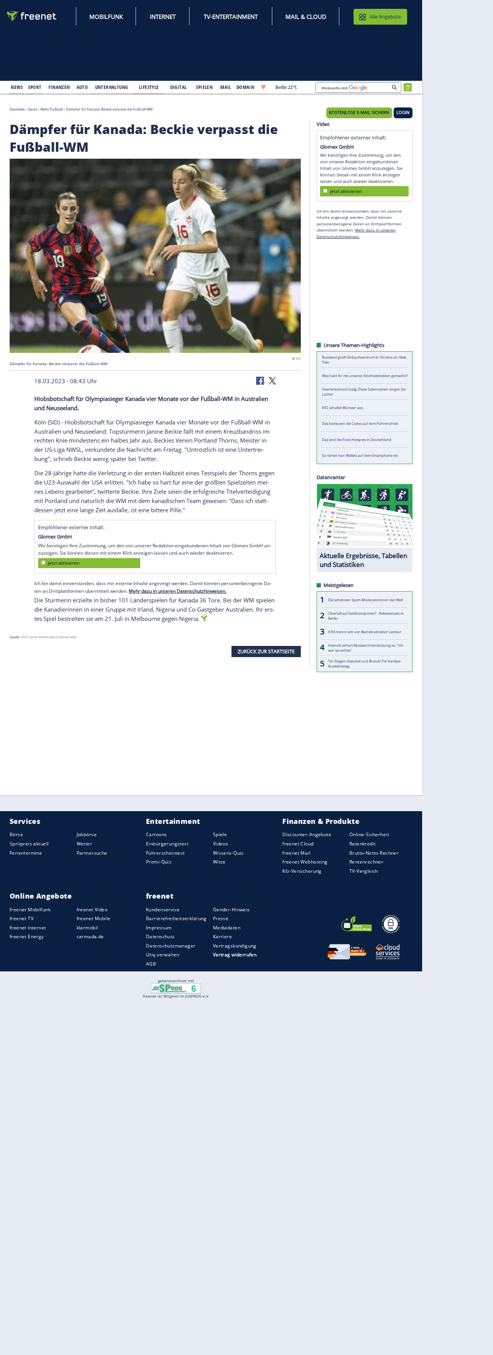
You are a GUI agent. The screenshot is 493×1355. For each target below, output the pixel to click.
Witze (219, 862)
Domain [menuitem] (245, 87)
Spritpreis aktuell (29, 844)
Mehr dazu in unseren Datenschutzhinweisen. (177, 590)
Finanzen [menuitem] (59, 87)
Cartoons (156, 834)
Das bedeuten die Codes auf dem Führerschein (360, 423)
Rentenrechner (366, 862)
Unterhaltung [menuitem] (111, 87)
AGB (151, 964)
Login (402, 112)
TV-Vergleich (363, 871)
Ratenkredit (362, 844)
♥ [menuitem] (263, 87)
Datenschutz (160, 936)
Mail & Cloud (305, 16)
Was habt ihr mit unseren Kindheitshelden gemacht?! (364, 375)
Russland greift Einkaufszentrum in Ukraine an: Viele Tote (364, 360)
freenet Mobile (94, 918)
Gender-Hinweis (231, 909)
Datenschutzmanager (170, 946)
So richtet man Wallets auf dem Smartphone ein (360, 455)
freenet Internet (28, 928)
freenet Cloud (298, 844)
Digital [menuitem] (178, 87)
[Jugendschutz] (176, 988)
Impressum (159, 928)
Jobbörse (87, 834)
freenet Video (92, 909)
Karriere (222, 936)
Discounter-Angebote (306, 834)
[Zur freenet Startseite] (31, 16)
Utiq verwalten (162, 955)
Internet (163, 16)
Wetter (84, 844)
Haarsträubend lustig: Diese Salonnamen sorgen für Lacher (364, 392)
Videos (220, 844)
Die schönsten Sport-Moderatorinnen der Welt (365, 599)
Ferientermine (26, 852)
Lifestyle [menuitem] (149, 87)
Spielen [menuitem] (204, 87)
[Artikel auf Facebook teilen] (260, 380)
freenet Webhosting (304, 862)
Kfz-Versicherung (302, 871)
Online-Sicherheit (369, 834)
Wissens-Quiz (228, 852)
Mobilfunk (106, 16)
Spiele (220, 834)
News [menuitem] (17, 87)
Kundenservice (162, 909)
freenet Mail (296, 852)
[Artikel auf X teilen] (272, 380)
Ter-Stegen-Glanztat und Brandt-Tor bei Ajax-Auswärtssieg (365, 664)
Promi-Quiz (158, 862)
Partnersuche (92, 852)
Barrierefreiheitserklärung (176, 918)
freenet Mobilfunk (30, 909)
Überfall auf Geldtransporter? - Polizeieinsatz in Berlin (366, 615)
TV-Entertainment (231, 16)
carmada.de (90, 936)
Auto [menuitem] (82, 87)
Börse (16, 834)
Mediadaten (226, 928)
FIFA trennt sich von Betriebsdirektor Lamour (364, 631)
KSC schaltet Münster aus (342, 407)
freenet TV (22, 918)
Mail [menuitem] (225, 87)
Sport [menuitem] (34, 87)
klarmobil (87, 928)
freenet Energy (27, 936)
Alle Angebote (385, 16)
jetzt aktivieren (63, 563)
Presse (221, 918)
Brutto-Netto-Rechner (374, 852)
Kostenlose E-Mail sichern (359, 112)
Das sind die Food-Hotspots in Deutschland (356, 439)
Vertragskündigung (235, 946)
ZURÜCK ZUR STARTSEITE (266, 651)
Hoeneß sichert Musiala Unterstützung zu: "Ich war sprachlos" (365, 647)
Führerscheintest (165, 852)
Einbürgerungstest (167, 844)
